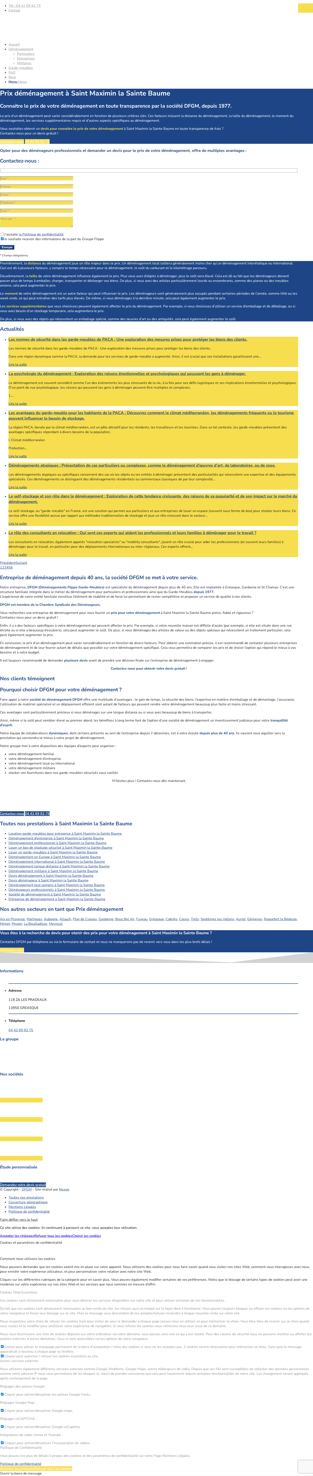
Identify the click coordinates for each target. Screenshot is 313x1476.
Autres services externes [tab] (19, 1361)
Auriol (241, 919)
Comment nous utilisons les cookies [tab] (27, 1258)
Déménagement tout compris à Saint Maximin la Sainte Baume (57, 885)
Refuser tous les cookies (53, 1236)
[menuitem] (153, 5)
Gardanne (106, 919)
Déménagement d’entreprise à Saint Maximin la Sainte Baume (56, 838)
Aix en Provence (12, 919)
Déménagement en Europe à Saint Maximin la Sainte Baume (55, 857)
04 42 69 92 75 (21, 1030)
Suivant (21, 562)
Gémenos (254, 919)
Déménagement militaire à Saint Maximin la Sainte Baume (53, 871)
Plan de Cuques (85, 919)
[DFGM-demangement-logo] (32, 36)
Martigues (34, 919)
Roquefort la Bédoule (280, 919)
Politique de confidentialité (20, 1464)
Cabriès (171, 919)
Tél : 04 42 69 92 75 (25, 5)
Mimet (5, 923)
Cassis (184, 919)
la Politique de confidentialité (41, 234)
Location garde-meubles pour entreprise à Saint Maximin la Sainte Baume (65, 833)
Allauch (65, 919)
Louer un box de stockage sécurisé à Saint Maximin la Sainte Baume (60, 847)
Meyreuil (56, 923)
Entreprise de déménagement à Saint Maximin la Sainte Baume (57, 899)
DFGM (27, 1189)
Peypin (17, 923)
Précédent (8, 562)
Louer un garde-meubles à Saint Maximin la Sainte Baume (53, 852)
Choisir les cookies (86, 1236)
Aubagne (51, 919)
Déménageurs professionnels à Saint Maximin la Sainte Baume (57, 889)
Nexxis (64, 1189)
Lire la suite (18, 364)
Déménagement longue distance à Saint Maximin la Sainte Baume (59, 866)
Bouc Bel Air (125, 919)
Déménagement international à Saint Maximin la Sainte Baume (57, 861)
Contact (14, 10)
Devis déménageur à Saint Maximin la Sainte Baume (49, 880)
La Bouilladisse (35, 923)
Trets (195, 919)
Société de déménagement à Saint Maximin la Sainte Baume (55, 894)
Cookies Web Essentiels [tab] (18, 1292)
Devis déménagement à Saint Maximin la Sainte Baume (51, 875)
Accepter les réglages (17, 1236)
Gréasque (156, 919)
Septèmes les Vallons (217, 919)
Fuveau (141, 919)
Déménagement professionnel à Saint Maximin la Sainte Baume (57, 843)
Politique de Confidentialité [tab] (21, 1447)
